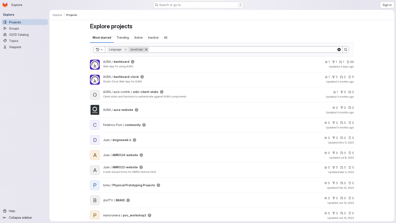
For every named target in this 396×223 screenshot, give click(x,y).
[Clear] (339, 49)
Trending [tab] (123, 37)
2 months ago (345, 81)
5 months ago (345, 127)
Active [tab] (138, 37)
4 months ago (345, 112)
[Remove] (146, 49)
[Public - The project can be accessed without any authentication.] (132, 61)
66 (352, 62)
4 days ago (347, 66)
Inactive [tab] (153, 37)
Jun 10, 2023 (346, 202)
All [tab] (165, 37)
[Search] (345, 49)
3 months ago (345, 96)
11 (353, 77)
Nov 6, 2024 (346, 142)
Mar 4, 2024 (347, 172)
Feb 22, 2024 (346, 187)
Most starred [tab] (102, 37)
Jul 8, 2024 (347, 157)
